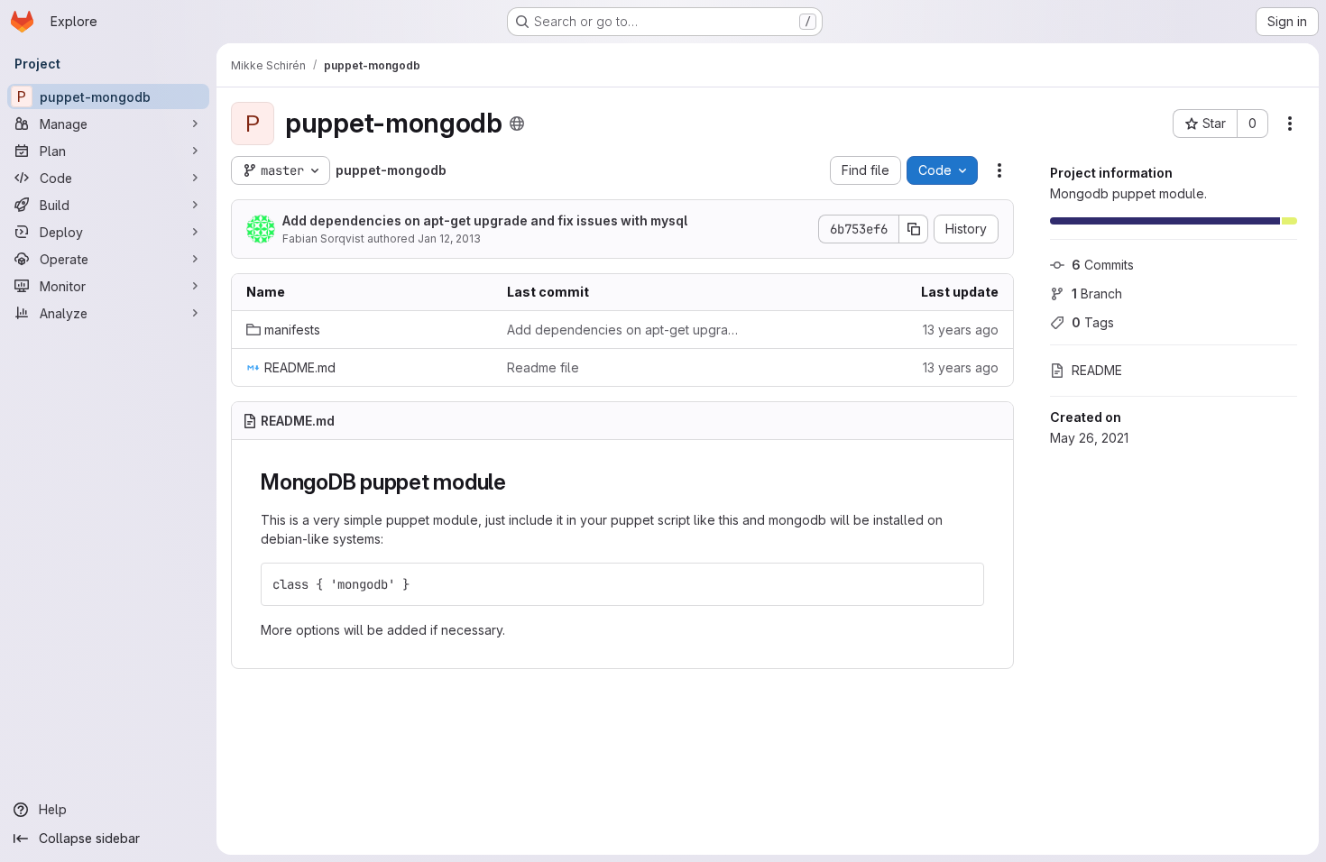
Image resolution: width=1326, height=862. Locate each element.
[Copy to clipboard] (962, 584)
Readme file (543, 367)
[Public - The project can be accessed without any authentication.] (517, 123)
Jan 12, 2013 (449, 238)
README (1097, 370)
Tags (1093, 322)
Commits (1103, 264)
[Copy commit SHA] (913, 229)
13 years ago (961, 329)
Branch (1097, 293)
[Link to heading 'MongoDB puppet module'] (517, 482)
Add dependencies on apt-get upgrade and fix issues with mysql (484, 220)
